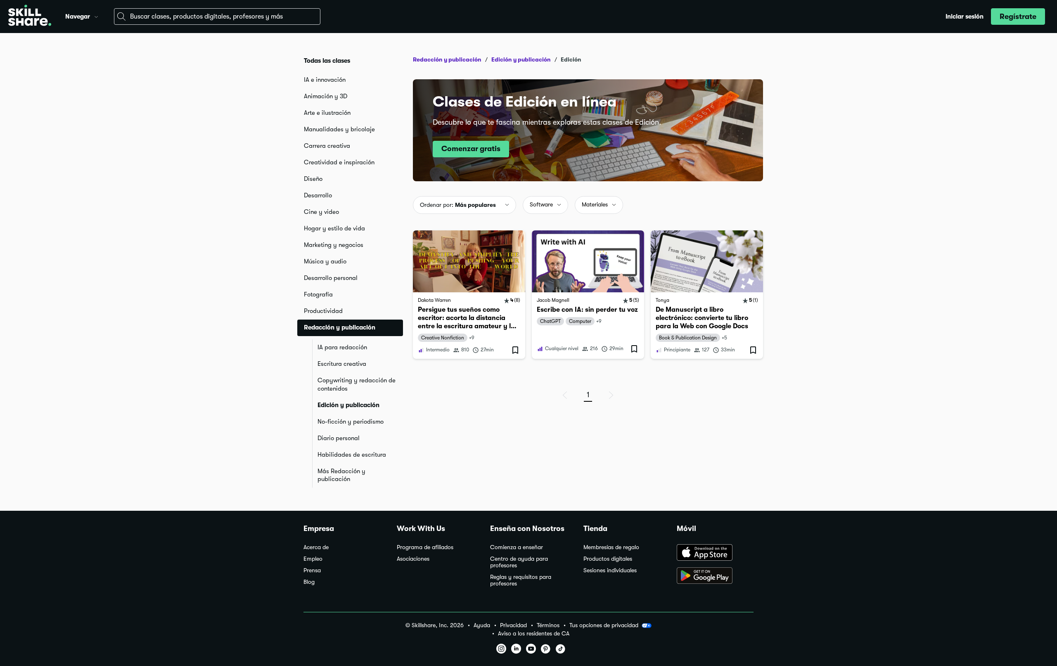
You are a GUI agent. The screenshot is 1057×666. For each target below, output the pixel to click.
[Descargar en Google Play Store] (715, 576)
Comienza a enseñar (516, 547)
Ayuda (482, 625)
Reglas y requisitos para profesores (520, 580)
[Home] (29, 16)
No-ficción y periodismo (351, 421)
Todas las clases (327, 60)
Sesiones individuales (610, 570)
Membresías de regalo (611, 547)
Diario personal (339, 438)
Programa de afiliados (425, 547)
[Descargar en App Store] (715, 553)
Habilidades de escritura (352, 454)
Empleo (312, 559)
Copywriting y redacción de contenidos (357, 384)
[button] (96, 16)
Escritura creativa (342, 363)
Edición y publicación (348, 405)
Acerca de (316, 547)
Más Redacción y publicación (341, 475)
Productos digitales (607, 559)
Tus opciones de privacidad (603, 625)
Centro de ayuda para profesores (519, 562)
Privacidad (513, 625)
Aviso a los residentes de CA (533, 633)
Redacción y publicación (447, 59)
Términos (548, 625)
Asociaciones (413, 559)
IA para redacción (342, 347)
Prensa (312, 570)
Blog (309, 582)
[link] (469, 294)
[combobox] (217, 16)
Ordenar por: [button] (458, 204)
